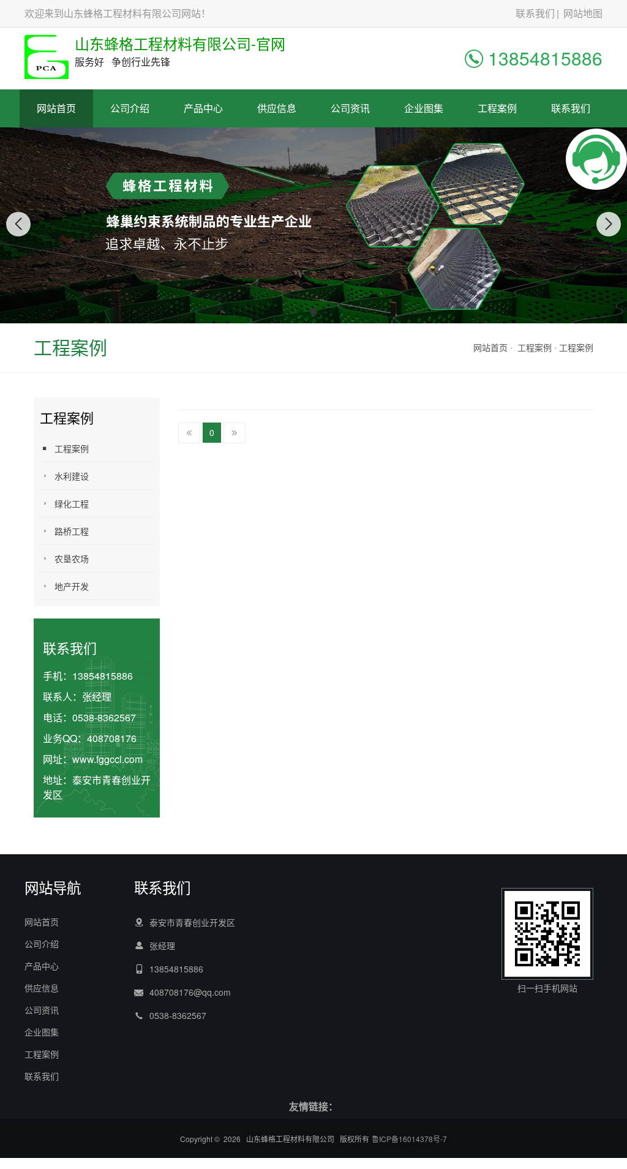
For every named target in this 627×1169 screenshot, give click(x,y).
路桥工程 (71, 531)
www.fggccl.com (107, 759)
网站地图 (583, 13)
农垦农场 (71, 558)
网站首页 (56, 108)
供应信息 (276, 108)
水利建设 (71, 476)
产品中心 (203, 108)
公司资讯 (350, 108)
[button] (300, 312)
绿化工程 (71, 503)
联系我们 (535, 13)
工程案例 (497, 108)
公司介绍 (129, 108)
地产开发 (71, 586)
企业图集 (423, 108)
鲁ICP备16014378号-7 (409, 1138)
